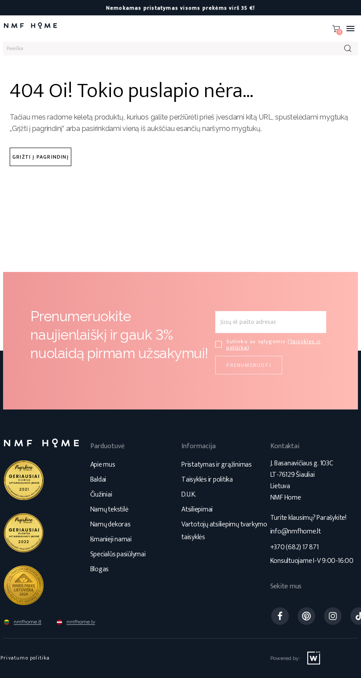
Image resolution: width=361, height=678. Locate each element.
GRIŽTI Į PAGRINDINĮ (40, 156)
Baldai (98, 480)
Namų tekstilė (109, 509)
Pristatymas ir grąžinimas (216, 465)
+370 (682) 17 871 (294, 547)
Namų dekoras (110, 524)
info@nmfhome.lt (295, 531)
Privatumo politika (25, 657)
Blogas (99, 569)
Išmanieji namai (111, 539)
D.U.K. (188, 494)
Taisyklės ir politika (207, 480)
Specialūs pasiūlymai (118, 554)
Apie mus (102, 465)
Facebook (280, 616)
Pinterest (306, 616)
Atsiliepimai (197, 509)
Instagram (333, 616)
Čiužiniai (101, 494)
